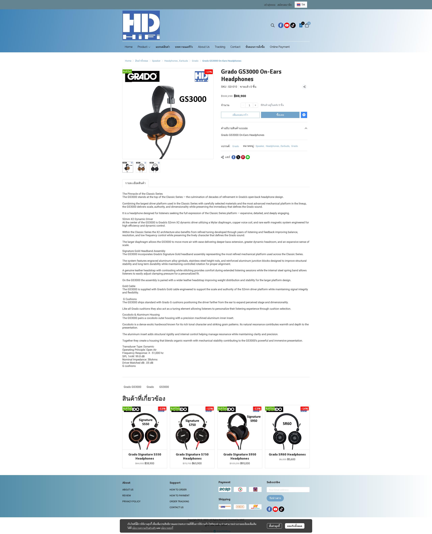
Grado (195, 60)
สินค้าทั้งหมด (141, 60)
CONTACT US (176, 507)
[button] (301, 5)
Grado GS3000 (132, 386)
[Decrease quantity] (243, 105)
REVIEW (126, 495)
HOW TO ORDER (178, 489)
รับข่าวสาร (275, 498)
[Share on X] (238, 157)
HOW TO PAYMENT (180, 495)
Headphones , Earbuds (176, 60)
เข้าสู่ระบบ (269, 4)
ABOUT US (127, 489)
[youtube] (287, 25)
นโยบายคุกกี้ (167, 527)
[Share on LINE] (248, 157)
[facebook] (281, 25)
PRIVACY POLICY (131, 501)
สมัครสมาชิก (284, 4)
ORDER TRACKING (179, 501)
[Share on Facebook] (234, 157)
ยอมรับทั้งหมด (294, 525)
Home (128, 60)
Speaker (156, 60)
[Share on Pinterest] (243, 157)
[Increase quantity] (255, 105)
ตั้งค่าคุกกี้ (274, 525)
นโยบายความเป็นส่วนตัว (144, 527)
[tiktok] (293, 25)
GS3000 (164, 386)
